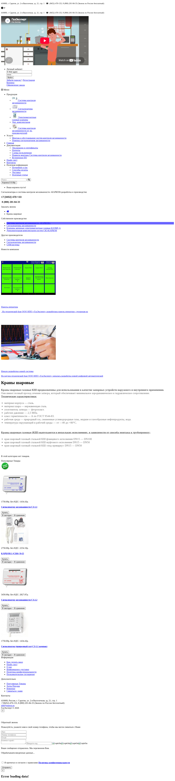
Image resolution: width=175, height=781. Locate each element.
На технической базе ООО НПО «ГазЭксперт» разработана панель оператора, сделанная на (44, 311)
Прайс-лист (12, 664)
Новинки (11, 688)
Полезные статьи (20, 175)
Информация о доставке (18, 669)
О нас (9, 667)
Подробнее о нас (20, 167)
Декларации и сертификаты (25, 148)
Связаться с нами (15, 691)
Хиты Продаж (13, 686)
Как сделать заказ (15, 662)
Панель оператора (9, 307)
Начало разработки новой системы (17, 371)
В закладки (6, 515)
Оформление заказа (16, 85)
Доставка (16, 172)
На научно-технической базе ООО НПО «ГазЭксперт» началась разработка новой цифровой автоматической (52, 376)
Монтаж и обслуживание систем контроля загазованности (39, 138)
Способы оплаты (20, 170)
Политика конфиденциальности (22, 672)
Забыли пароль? (14, 80)
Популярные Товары (16, 683)
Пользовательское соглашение (21, 674)
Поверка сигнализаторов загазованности (31, 140)
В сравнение (19, 515)
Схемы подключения (22, 153)
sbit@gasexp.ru (7, 705)
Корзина (10, 82)
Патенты (16, 150)
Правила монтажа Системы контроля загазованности (37, 155)
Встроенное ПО (19, 158)
